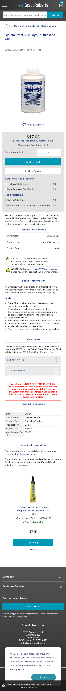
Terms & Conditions (46, 614)
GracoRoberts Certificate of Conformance (28, 205)
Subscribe (33, 606)
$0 (54, 184)
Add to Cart (33, 161)
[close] (3, 685)
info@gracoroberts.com (33, 642)
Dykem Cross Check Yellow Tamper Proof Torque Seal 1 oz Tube (33, 510)
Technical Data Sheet (18, 184)
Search (55, 14)
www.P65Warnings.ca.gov (46, 268)
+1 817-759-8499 (38, 640)
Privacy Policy (21, 616)
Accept (43, 677)
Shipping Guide (28, 454)
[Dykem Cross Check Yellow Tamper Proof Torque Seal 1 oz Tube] (33, 489)
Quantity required (14, 152)
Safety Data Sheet (16, 200)
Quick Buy (33, 542)
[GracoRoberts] (33, 4)
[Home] (6, 25)
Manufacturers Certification (21, 189)
